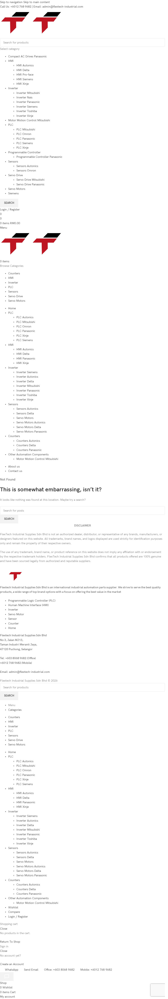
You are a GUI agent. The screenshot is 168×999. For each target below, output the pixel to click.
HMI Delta (22, 70)
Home (12, 628)
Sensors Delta (25, 413)
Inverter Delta (25, 381)
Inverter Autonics (27, 376)
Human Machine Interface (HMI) (28, 605)
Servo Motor (16, 614)
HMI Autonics (25, 65)
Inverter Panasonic (28, 102)
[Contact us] (7, 976)
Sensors (13, 161)
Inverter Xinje (24, 116)
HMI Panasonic (25, 358)
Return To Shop (10, 941)
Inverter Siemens (26, 106)
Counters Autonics (28, 441)
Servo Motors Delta (28, 427)
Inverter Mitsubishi (28, 93)
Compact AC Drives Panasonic (27, 56)
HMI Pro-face (24, 74)
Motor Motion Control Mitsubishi (29, 120)
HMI (11, 61)
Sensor (12, 619)
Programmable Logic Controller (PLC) (32, 600)
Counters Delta (26, 445)
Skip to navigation (11, 2)
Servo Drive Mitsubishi (30, 179)
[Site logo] (16, 36)
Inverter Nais (24, 97)
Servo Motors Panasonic (31, 431)
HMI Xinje (22, 84)
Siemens (13, 193)
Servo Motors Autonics (30, 422)
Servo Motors (16, 189)
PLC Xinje (22, 147)
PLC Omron (23, 134)
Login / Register (18, 916)
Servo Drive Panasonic (30, 184)
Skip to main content (36, 2)
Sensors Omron (26, 170)
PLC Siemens (24, 143)
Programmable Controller (24, 152)
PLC (10, 125)
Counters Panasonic (29, 450)
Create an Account (12, 964)
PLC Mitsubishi (25, 129)
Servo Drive (15, 175)
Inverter (13, 88)
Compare (14, 912)
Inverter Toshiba (26, 111)
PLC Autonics (24, 317)
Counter (13, 623)
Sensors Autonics (27, 166)
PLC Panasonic (25, 138)
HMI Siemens (24, 79)
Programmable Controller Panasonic (39, 157)
